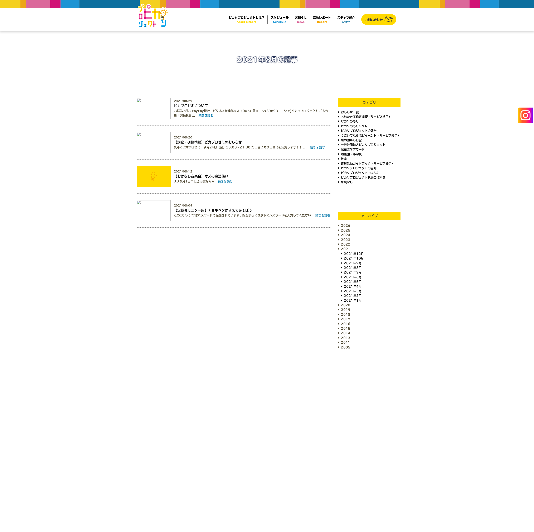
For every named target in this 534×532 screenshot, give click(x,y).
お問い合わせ (374, 19)
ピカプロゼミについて (191, 105)
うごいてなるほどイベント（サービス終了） (370, 135)
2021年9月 (352, 263)
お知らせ (301, 19)
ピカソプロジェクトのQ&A (360, 172)
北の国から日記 (351, 140)
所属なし (347, 182)
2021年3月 (352, 291)
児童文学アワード (353, 149)
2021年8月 (352, 267)
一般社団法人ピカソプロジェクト (363, 144)
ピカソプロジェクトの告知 (359, 168)
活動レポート (322, 19)
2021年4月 (352, 286)
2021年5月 (352, 281)
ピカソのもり (350, 121)
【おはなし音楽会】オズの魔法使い (201, 176)
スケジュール (280, 19)
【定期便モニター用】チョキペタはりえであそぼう (213, 210)
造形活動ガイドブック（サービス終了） (367, 163)
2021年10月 (354, 258)
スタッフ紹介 (346, 19)
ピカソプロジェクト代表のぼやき (363, 177)
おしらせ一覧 (350, 112)
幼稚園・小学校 (351, 154)
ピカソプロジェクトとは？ (246, 19)
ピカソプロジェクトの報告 (359, 130)
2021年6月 (352, 277)
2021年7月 (352, 272)
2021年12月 (354, 253)
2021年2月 (352, 295)
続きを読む (206, 115)
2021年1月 (352, 300)
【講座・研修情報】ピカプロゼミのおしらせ (208, 142)
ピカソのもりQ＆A (354, 126)
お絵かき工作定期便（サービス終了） (366, 116)
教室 (344, 158)
